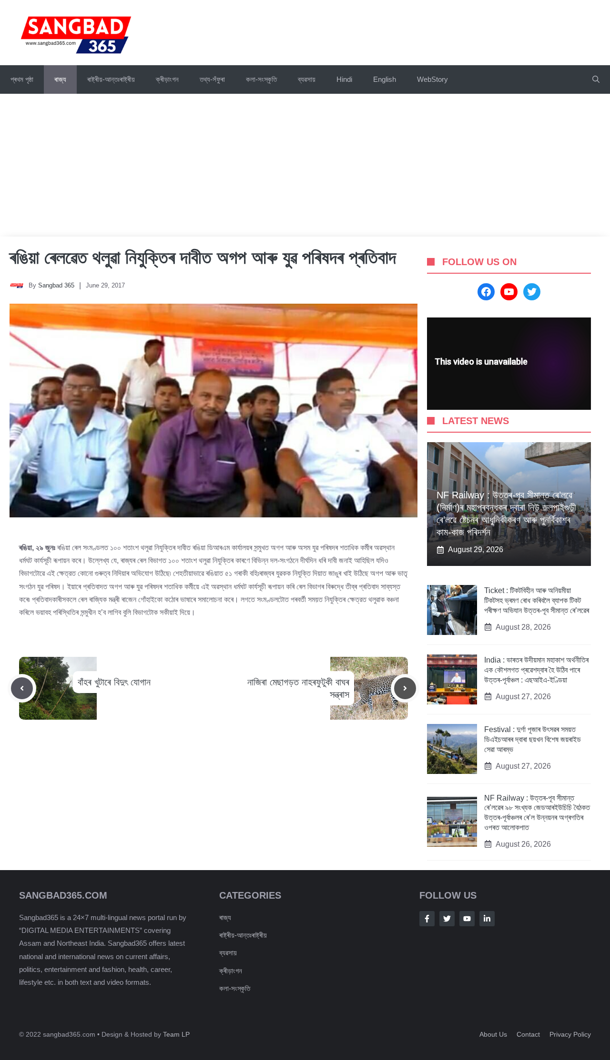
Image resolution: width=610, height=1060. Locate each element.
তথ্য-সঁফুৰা (212, 79)
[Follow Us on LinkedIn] (487, 918)
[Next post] (405, 688)
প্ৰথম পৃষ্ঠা (21, 79)
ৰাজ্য (60, 79)
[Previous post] (22, 688)
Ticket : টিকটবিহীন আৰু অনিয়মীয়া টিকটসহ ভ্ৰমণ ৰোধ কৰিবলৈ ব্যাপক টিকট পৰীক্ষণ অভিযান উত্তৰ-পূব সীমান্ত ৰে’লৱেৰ (536, 600)
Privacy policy (570, 1034)
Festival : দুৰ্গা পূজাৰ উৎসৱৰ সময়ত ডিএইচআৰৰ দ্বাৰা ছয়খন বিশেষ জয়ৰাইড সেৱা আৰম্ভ (532, 739)
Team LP (176, 1034)
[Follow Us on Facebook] (427, 918)
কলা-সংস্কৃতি (261, 79)
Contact (528, 1034)
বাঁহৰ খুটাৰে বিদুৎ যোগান (114, 682)
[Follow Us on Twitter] (447, 918)
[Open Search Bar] (596, 79)
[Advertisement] (305, 165)
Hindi (344, 79)
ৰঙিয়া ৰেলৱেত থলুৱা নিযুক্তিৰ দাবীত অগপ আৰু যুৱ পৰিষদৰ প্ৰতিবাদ (203, 257)
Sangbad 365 (56, 285)
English (384, 79)
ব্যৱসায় (306, 79)
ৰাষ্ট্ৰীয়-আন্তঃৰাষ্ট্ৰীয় (111, 79)
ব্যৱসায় (228, 953)
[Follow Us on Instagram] (467, 918)
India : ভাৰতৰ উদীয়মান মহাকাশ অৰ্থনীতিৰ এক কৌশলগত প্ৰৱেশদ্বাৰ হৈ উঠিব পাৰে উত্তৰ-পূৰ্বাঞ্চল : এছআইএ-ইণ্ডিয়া (536, 670)
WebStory (432, 79)
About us (493, 1034)
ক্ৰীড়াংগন (167, 79)
